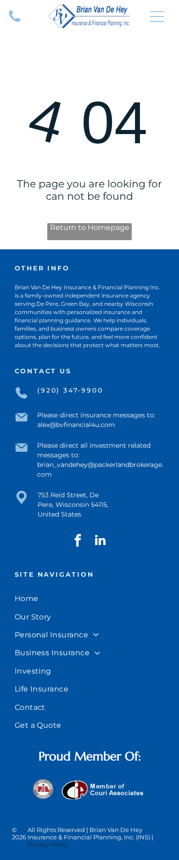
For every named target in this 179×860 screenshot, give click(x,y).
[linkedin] (100, 541)
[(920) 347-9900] (14, 21)
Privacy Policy (48, 844)
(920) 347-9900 (70, 390)
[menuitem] (90, 598)
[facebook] (78, 541)
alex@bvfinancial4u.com (76, 425)
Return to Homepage (89, 227)
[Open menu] (157, 16)
